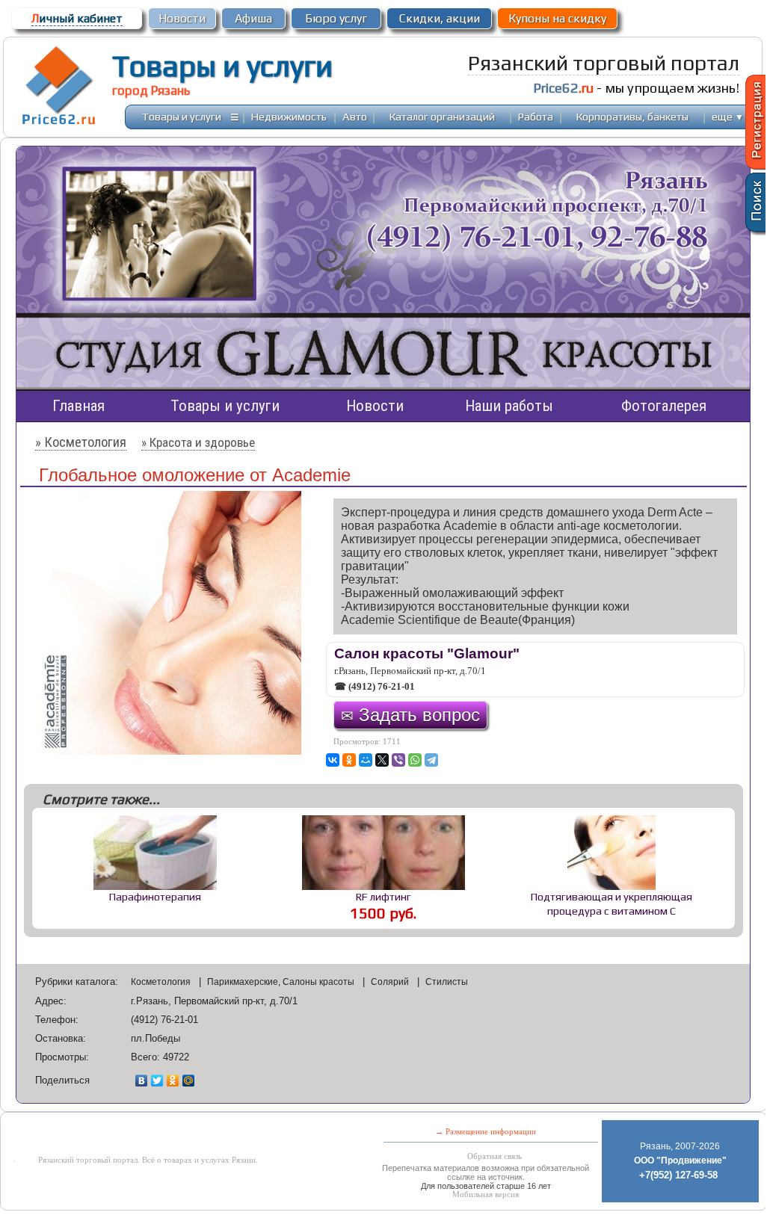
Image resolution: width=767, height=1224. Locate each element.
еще (728, 116)
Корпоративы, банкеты (632, 116)
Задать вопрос (410, 715)
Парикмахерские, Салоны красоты (282, 982)
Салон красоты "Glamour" (427, 653)
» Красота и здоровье (198, 442)
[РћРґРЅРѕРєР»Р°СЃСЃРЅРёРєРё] (349, 760)
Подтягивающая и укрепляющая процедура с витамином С (611, 903)
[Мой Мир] (189, 1080)
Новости (182, 18)
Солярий (391, 982)
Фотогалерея (663, 406)
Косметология (162, 982)
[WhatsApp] (415, 760)
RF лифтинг (383, 896)
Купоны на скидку (557, 18)
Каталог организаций (442, 116)
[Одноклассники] (173, 1080)
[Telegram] (431, 760)
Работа (535, 116)
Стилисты (446, 982)
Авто (354, 116)
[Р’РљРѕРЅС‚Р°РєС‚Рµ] (332, 760)
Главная (78, 406)
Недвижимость (289, 116)
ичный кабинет (77, 18)
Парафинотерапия (155, 896)
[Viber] (398, 760)
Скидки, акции (439, 18)
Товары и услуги (222, 66)
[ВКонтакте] (142, 1080)
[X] (382, 760)
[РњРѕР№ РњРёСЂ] (365, 760)
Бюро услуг (336, 18)
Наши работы (509, 406)
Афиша (253, 18)
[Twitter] (157, 1080)
